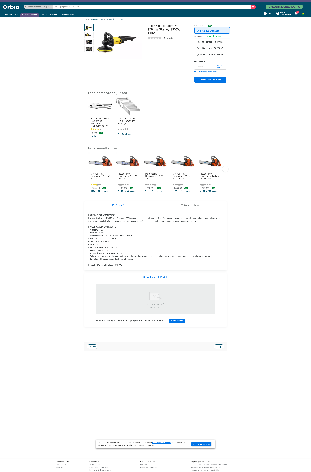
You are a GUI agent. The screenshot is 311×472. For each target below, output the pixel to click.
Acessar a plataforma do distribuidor (205, 470)
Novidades (60, 467)
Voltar (93, 347)
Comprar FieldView (49, 15)
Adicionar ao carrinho (210, 80)
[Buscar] (253, 7)
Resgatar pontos (96, 19)
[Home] (11, 7)
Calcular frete (219, 66)
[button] (304, 14)
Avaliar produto (177, 321)
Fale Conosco (145, 464)
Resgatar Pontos (29, 15)
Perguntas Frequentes (149, 467)
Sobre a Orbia (61, 464)
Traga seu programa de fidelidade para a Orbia (209, 464)
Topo (220, 347)
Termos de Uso (95, 464)
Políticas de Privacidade (98, 467)
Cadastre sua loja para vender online (205, 467)
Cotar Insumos (67, 15)
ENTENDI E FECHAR (201, 444)
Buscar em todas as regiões (38, 7)
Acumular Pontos (11, 15)
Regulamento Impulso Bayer (100, 470)
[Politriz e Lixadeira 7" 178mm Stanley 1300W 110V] (89, 27)
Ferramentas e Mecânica (116, 19)
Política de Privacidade (161, 443)
